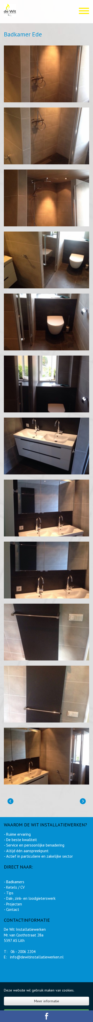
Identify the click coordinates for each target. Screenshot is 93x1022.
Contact (12, 909)
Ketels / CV (15, 887)
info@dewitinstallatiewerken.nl (37, 957)
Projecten (14, 904)
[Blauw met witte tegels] (10, 801)
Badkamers (15, 881)
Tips (9, 892)
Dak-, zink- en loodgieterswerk (31, 898)
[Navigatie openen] (84, 11)
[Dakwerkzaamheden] (82, 801)
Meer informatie (46, 1001)
